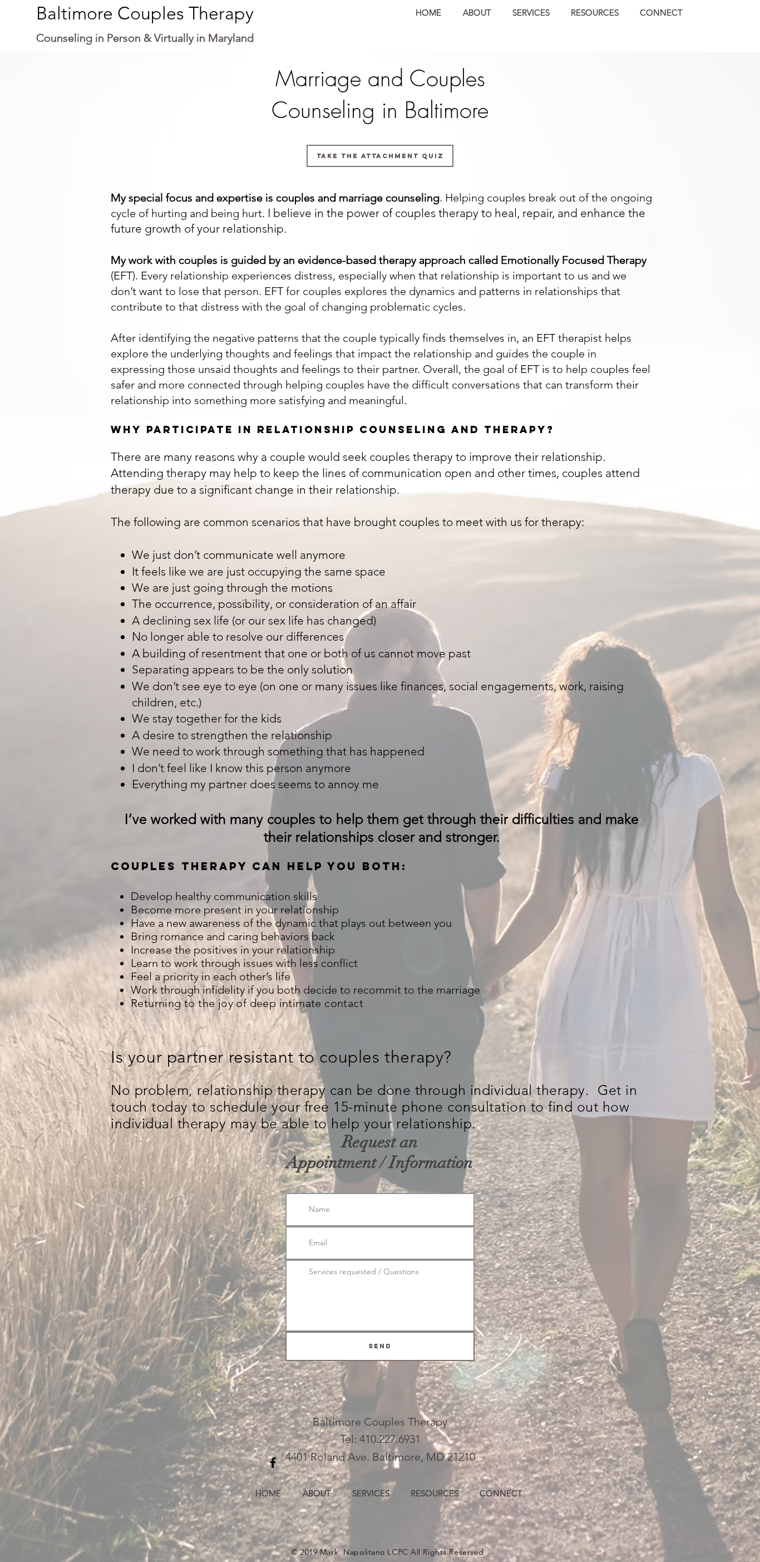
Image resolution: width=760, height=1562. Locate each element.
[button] (530, 12)
